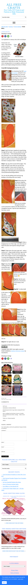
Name (3, 442)
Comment (3, 430)
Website (3, 451)
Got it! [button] (4, 582)
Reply (4, 420)
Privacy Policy (14, 570)
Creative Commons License (18, 351)
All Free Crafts (14, 6)
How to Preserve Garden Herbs (10, 484)
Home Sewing (17, 26)
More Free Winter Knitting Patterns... (14, 551)
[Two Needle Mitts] (14, 537)
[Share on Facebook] (5, 36)
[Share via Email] (8, 36)
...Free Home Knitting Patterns (14, 523)
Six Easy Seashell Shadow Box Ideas (12, 482)
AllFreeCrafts (4, 26)
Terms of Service (14, 573)
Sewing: (11, 26)
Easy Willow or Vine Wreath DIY (10, 486)
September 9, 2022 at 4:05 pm (9, 407)
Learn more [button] (20, 579)
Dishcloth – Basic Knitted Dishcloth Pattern (14, 496)
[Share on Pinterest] (2, 36)
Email (2, 447)
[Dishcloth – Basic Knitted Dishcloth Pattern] (14, 507)
